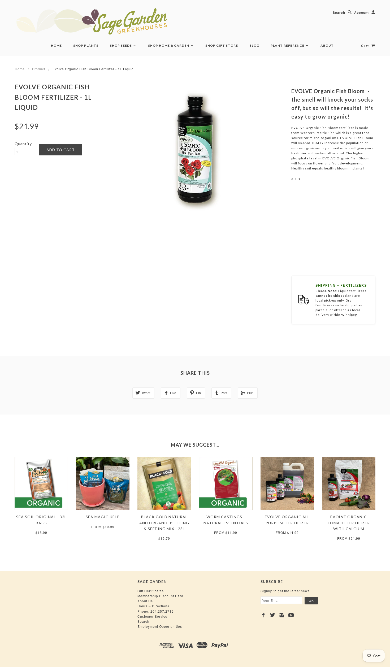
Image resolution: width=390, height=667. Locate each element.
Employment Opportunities (159, 626)
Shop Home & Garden (169, 45)
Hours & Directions (153, 606)
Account (361, 12)
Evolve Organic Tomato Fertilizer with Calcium (348, 523)
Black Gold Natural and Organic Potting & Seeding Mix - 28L (164, 523)
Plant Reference (288, 45)
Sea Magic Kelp (103, 517)
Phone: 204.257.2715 (155, 611)
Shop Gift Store (221, 45)
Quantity (23, 143)
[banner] (121, 21)
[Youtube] (291, 615)
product (38, 69)
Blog (254, 45)
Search (339, 12)
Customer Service (152, 616)
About (327, 45)
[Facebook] (263, 615)
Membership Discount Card (160, 596)
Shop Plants (85, 45)
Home (56, 45)
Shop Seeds (121, 45)
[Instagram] (282, 615)
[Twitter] (272, 615)
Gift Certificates (150, 590)
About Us (145, 601)
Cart (365, 45)
